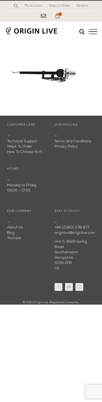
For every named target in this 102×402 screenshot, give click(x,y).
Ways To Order (19, 147)
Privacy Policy (66, 147)
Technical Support (22, 141)
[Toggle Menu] (93, 31)
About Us (15, 227)
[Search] (16, 6)
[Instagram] (79, 287)
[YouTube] (69, 287)
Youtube (14, 238)
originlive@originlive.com (75, 233)
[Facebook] (58, 287)
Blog (10, 233)
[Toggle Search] (81, 31)
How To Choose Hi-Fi (24, 152)
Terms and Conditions (73, 141)
